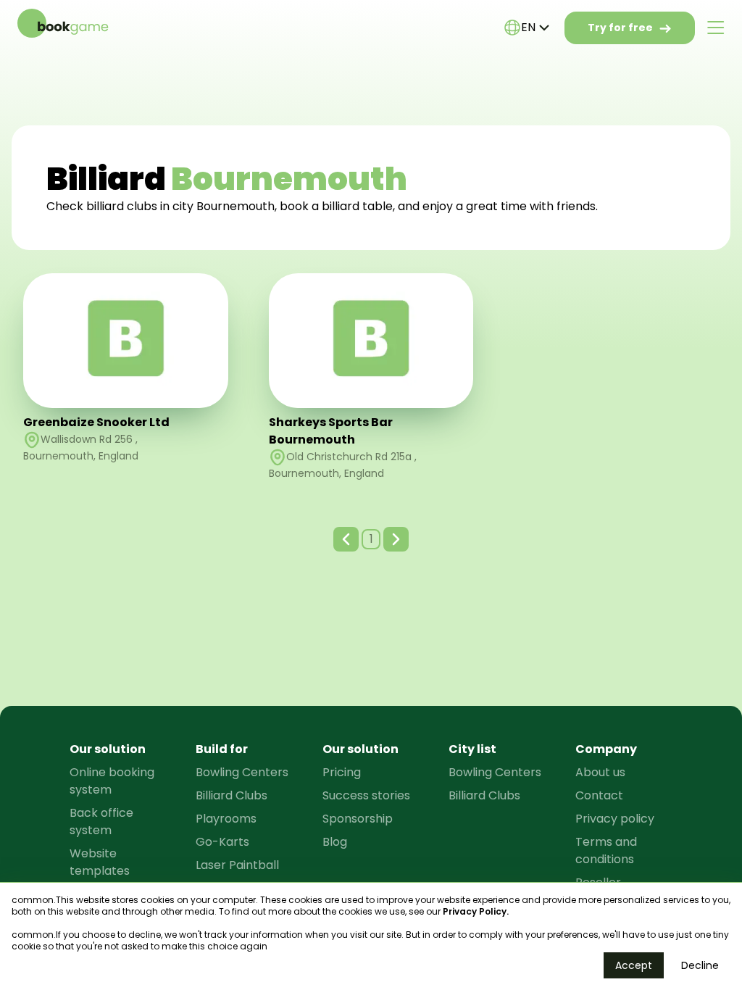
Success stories (366, 795)
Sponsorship (357, 818)
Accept (633, 965)
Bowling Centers (242, 772)
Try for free (620, 27)
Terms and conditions (606, 850)
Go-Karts (222, 841)
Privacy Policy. (476, 911)
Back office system (101, 821)
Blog (334, 841)
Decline (700, 965)
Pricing (341, 772)
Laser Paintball (237, 865)
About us (600, 772)
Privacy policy (614, 818)
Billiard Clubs (231, 795)
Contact (599, 795)
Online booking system (112, 781)
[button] (346, 539)
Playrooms (226, 818)
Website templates (100, 862)
